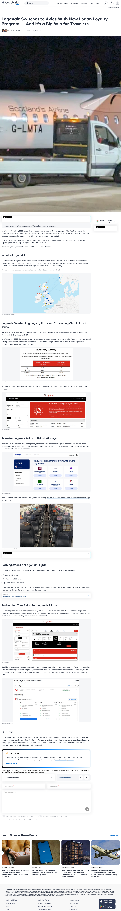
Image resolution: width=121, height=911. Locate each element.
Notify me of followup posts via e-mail (55, 816)
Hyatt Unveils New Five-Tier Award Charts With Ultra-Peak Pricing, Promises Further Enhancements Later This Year (75, 873)
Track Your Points (43, 900)
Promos (8, 906)
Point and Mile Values (44, 909)
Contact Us (73, 909)
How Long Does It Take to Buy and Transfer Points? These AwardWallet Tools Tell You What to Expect (15, 873)
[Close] (114, 221)
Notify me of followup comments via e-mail (19, 816)
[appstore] (107, 901)
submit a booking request (64, 760)
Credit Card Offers (11, 900)
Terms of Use (74, 903)
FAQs (7, 909)
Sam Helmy (12, 31)
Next (119, 853)
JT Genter (20, 31)
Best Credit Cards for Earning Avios (14, 596)
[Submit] (27, 3)
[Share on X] (86, 777)
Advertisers (53, 226)
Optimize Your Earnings (45, 906)
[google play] (107, 906)
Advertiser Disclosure (114, 7)
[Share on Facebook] (81, 777)
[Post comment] (87, 809)
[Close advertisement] (89, 218)
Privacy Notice (74, 900)
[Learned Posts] (106, 3)
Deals (97, 3)
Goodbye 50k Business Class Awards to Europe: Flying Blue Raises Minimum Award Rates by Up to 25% (104, 873)
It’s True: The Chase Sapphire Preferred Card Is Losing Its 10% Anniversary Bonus (44, 872)
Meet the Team (10, 903)
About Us (73, 906)
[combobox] (36, 3)
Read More (114, 835)
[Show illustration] (11, 763)
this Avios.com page (35, 446)
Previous (2, 853)
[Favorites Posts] (112, 3)
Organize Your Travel (44, 903)
